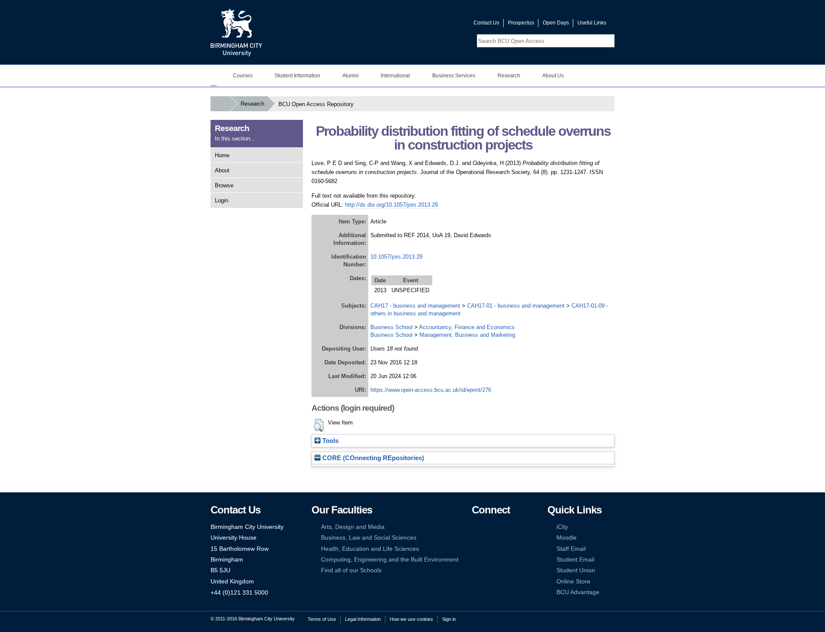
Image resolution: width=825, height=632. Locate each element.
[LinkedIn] (476, 537)
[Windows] (502, 559)
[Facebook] (476, 527)
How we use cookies (411, 619)
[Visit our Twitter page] (436, 24)
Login (221, 200)
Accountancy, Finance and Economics (467, 327)
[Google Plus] (502, 537)
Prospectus (521, 22)
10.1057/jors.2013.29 (396, 256)
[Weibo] (476, 549)
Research (509, 75)
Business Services (453, 75)
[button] (319, 425)
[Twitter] (488, 527)
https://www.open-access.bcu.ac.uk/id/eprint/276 (430, 390)
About (222, 170)
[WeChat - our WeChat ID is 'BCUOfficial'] (488, 549)
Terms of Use (322, 619)
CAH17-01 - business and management (516, 305)
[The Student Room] (502, 549)
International (395, 75)
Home (222, 155)
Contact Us (486, 22)
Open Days (556, 22)
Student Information (297, 75)
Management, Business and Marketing (467, 335)
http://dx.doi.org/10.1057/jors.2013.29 (391, 205)
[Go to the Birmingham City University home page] (236, 32)
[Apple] (476, 559)
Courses (243, 75)
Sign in (449, 619)
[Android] (488, 559)
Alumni (350, 75)
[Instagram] (488, 537)
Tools (330, 440)
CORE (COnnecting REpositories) (372, 458)
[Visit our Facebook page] (426, 24)
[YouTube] (502, 527)
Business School (391, 327)
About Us (553, 75)
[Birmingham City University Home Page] (214, 75)
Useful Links (592, 22)
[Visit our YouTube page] (446, 24)
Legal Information (363, 619)
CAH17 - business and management (415, 305)
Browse (224, 185)
